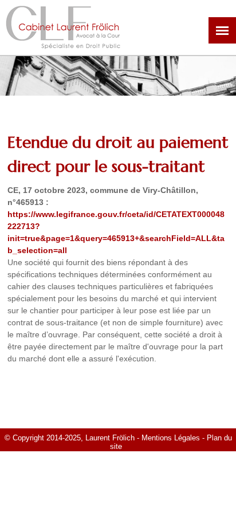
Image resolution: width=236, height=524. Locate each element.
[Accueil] (63, 43)
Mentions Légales (170, 438)
